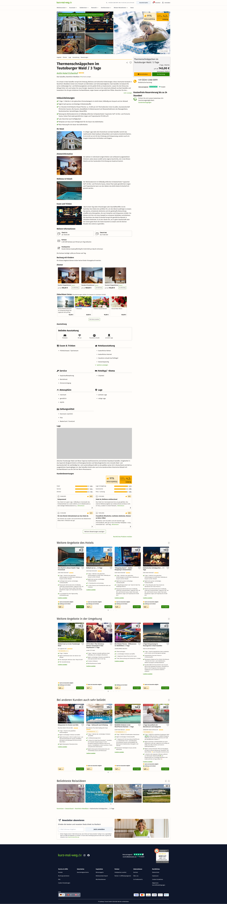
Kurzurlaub (72, 7)
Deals (132, 7)
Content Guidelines (157, 879)
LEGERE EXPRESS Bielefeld (121, 648)
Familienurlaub (105, 7)
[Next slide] (169, 781)
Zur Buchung (75, 287)
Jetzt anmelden (99, 829)
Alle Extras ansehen (94, 319)
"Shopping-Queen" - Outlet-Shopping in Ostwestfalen (124, 569)
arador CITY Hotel (90, 650)
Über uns (135, 876)
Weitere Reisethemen (120, 7)
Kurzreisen (60, 808)
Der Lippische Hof (62, 648)
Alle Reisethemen (101, 879)
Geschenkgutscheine (83, 872)
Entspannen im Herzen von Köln (68, 725)
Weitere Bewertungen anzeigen (94, 531)
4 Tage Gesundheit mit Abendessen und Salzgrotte (152, 726)
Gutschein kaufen (143, 2)
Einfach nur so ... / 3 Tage (94, 568)
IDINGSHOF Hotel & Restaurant (151, 729)
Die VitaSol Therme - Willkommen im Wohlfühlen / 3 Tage (125, 645)
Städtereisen (83, 7)
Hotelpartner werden (120, 872)
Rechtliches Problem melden (122, 536)
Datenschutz (155, 872)
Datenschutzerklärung (73, 837)
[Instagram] (84, 855)
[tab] (110, 804)
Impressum (155, 876)
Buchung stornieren (63, 876)
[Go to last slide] (165, 781)
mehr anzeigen (128, 93)
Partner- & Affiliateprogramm (123, 876)
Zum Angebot (80, 606)
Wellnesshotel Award (102, 876)
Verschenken (144, 74)
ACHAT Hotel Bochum (120, 729)
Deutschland (69, 808)
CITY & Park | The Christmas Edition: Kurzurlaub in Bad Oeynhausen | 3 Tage (95, 645)
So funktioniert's (138, 879)
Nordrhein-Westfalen (82, 808)
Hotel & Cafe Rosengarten (149, 648)
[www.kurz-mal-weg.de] (64, 3)
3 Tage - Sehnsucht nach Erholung (97, 725)
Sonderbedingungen (144, 102)
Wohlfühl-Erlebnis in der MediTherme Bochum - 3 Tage (124, 726)
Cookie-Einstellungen (64, 883)
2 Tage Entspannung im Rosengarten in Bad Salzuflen (152, 645)
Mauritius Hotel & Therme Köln (66, 728)
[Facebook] (88, 855)
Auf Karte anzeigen (86, 76)
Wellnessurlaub (61, 7)
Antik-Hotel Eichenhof (67, 73)
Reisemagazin (100, 872)
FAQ (59, 879)
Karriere (135, 872)
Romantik (94, 7)
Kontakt (60, 872)
